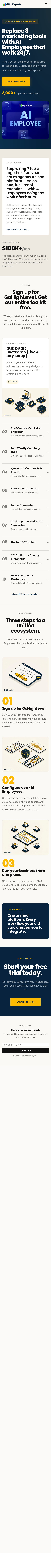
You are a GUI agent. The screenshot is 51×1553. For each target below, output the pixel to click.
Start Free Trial (16, 81)
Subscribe (25, 1050)
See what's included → (18, 229)
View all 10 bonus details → (25, 594)
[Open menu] (46, 4)
